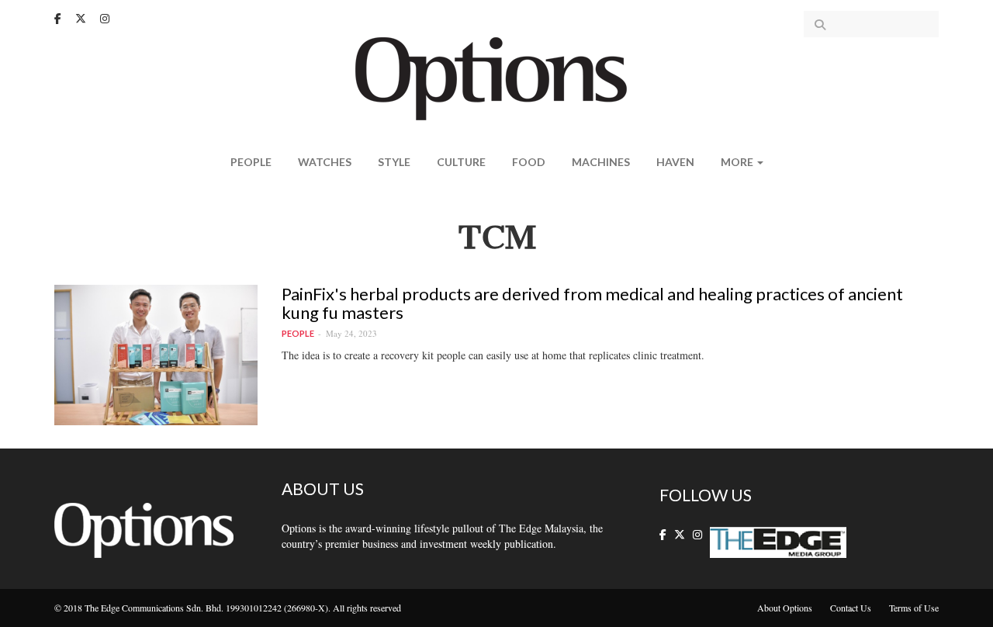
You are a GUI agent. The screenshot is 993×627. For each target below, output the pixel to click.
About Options (784, 607)
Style (394, 161)
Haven (675, 161)
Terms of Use (914, 607)
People (251, 161)
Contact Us (850, 607)
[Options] (496, 77)
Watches (324, 161)
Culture (461, 161)
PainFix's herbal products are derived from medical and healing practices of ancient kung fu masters (592, 303)
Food (528, 161)
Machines (601, 161)
